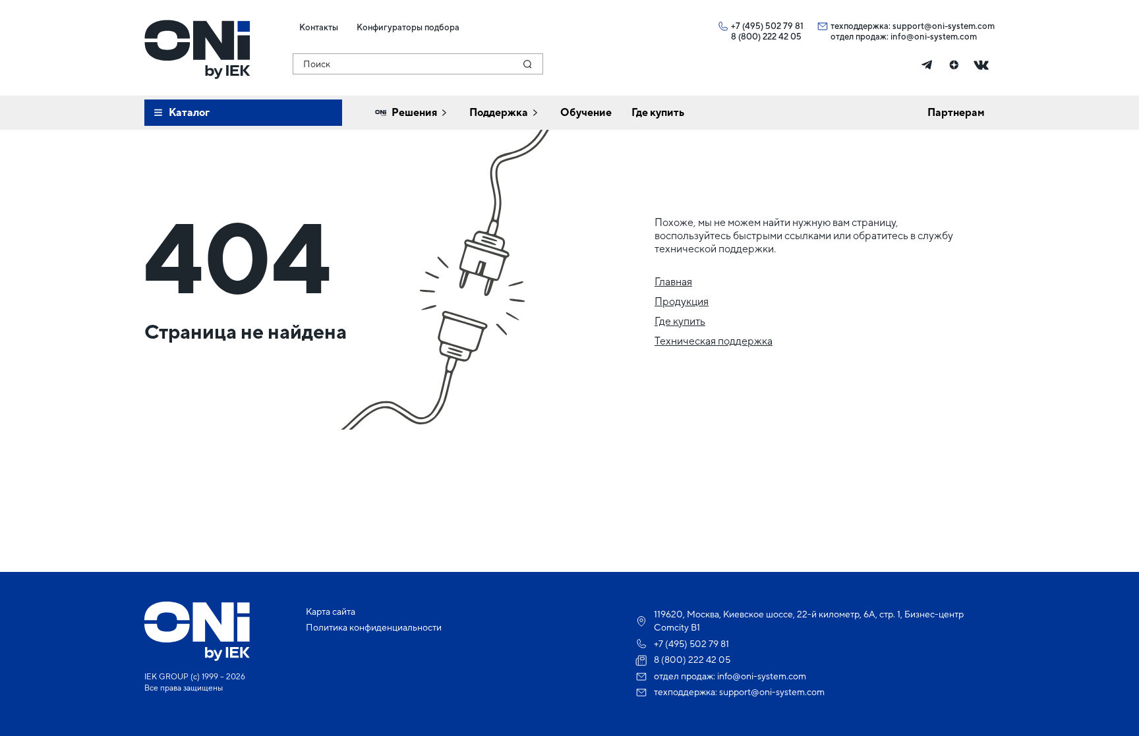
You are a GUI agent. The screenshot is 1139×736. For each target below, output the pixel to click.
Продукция (682, 301)
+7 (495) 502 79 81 (767, 26)
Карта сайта (330, 611)
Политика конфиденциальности (374, 627)
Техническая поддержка (714, 341)
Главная (673, 281)
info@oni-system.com (934, 36)
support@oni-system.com (943, 26)
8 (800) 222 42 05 (766, 36)
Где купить (680, 321)
